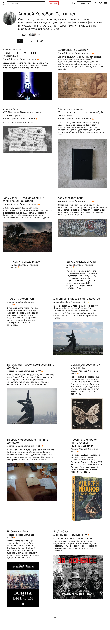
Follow (22, 35)
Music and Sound (11, 109)
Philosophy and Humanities (71, 109)
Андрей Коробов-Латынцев (16, 59)
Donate (53, 3)
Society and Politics (12, 49)
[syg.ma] (4, 3)
